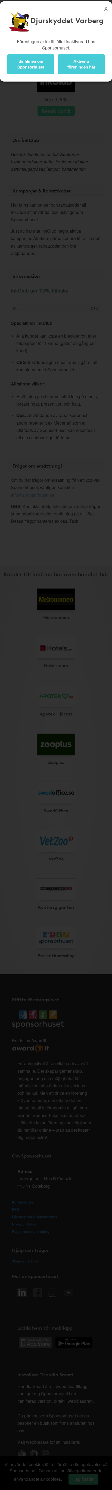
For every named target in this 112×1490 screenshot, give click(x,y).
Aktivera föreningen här (81, 64)
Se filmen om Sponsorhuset (30, 64)
